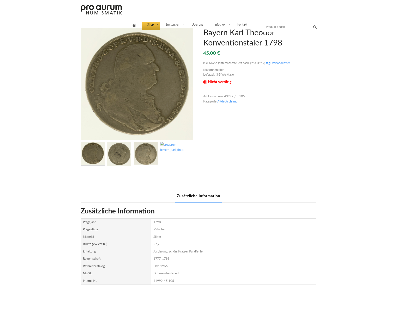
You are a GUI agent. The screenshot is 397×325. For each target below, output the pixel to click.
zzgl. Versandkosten (278, 63)
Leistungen (172, 24)
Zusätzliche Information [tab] (198, 196)
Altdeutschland (227, 101)
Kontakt (242, 24)
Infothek (219, 24)
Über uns (197, 24)
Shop (150, 24)
